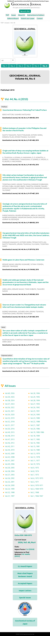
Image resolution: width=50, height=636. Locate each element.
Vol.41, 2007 (9, 460)
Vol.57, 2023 (9, 404)
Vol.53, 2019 (9, 418)
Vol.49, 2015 (9, 432)
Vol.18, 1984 (35, 435)
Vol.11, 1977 (35, 460)
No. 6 (45, 66)
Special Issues (25, 597)
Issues (13, 15)
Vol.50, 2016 (9, 428)
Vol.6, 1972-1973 (36, 478)
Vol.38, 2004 (9, 471)
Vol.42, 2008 (9, 457)
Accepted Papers (25, 583)
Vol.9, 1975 (34, 467)
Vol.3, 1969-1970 (36, 489)
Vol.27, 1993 (35, 404)
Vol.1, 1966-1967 (36, 496)
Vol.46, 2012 (9, 443)
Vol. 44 (13, 23)
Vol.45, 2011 (9, 446)
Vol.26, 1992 (35, 407)
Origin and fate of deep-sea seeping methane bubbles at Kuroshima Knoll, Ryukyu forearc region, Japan (25, 151)
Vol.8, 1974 (34, 471)
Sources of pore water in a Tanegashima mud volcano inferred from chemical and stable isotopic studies (24, 305)
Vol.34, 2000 (9, 485)
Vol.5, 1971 (34, 482)
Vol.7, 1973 (34, 474)
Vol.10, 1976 (35, 464)
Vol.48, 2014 (9, 435)
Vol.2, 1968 (34, 492)
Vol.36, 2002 (9, 478)
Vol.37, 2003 (9, 474)
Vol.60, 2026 (9, 393)
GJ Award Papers (25, 566)
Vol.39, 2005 (9, 467)
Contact (40, 18)
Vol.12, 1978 (35, 457)
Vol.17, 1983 (35, 439)
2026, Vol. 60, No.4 (26, 542)
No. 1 (5, 65)
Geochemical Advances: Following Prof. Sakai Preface (25, 110)
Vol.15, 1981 (35, 446)
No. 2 (13, 65)
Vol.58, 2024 (9, 400)
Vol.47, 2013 (9, 439)
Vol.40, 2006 (9, 464)
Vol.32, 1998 (9, 492)
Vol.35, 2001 (9, 482)
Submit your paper (27, 18)
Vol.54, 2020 (9, 414)
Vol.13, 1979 (35, 453)
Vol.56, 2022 (9, 407)
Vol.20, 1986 (35, 428)
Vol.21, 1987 (35, 425)
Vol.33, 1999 (9, 489)
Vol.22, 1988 (35, 421)
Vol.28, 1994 (35, 400)
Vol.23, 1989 (35, 418)
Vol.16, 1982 (35, 443)
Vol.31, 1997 (9, 496)
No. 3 (21, 65)
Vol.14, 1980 (35, 450)
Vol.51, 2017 (9, 425)
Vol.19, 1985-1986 (37, 432)
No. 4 (29, 65)
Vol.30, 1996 (35, 393)
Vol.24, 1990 (35, 414)
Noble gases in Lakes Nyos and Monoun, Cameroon (23, 260)
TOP (7, 15)
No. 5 (37, 65)
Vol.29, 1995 (35, 397)
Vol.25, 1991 (35, 411)
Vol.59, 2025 (9, 397)
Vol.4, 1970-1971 (36, 485)
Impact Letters (25, 590)
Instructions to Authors (35, 15)
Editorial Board (12, 18)
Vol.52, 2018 (9, 421)
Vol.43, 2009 (9, 453)
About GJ (21, 15)
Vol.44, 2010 (9, 450)
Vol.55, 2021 (9, 411)
